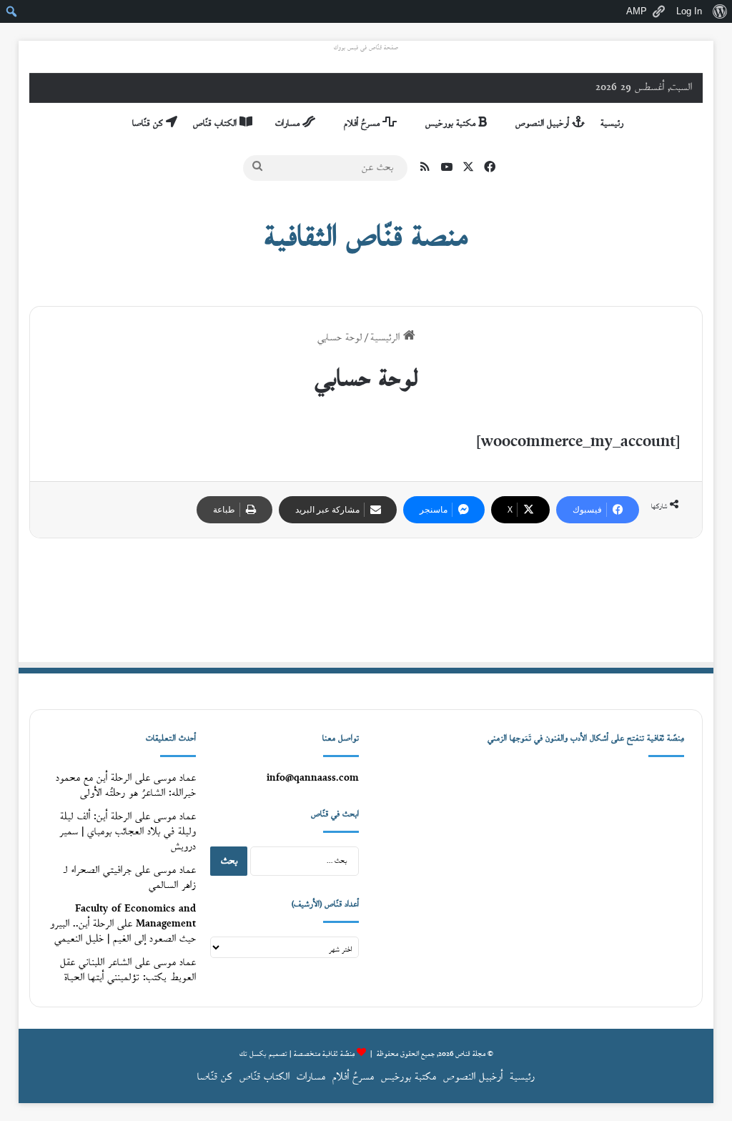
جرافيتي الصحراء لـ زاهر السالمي (130, 878)
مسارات (288, 124)
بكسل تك (253, 1054)
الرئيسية (386, 338)
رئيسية (611, 124)
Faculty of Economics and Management (135, 916)
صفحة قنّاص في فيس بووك (366, 48)
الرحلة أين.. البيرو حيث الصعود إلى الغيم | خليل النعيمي (123, 931)
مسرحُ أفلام (363, 124)
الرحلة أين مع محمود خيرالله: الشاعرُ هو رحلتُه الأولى (126, 785)
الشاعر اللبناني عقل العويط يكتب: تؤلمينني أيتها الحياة (128, 970)
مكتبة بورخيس (451, 124)
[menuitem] (719, 11)
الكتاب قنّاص (216, 124)
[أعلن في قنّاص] (366, 599)
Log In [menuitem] (689, 11)
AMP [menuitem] (636, 11)
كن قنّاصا (149, 124)
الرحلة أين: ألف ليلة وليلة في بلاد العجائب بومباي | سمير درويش (127, 832)
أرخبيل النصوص (543, 124)
